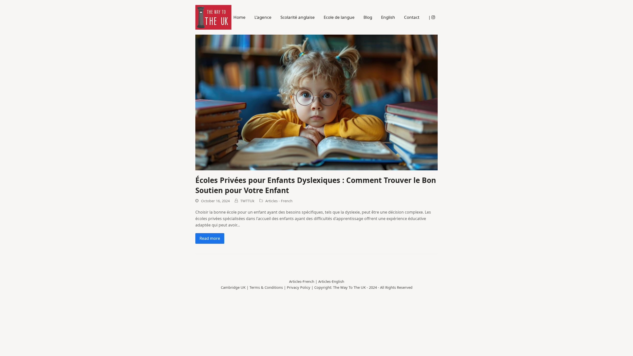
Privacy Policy (298, 287)
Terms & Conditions (266, 287)
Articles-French (301, 281)
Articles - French (279, 200)
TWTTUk (247, 200)
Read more (210, 238)
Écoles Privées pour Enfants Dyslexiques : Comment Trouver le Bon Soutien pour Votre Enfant (315, 185)
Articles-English (331, 281)
